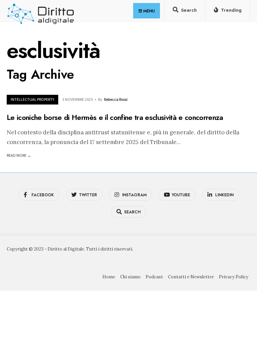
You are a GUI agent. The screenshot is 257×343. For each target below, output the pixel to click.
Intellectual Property (32, 99)
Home (108, 277)
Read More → (19, 155)
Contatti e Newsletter (191, 277)
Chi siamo (130, 277)
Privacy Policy (233, 277)
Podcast (154, 277)
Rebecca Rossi (115, 99)
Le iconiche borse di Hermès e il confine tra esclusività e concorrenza (115, 117)
